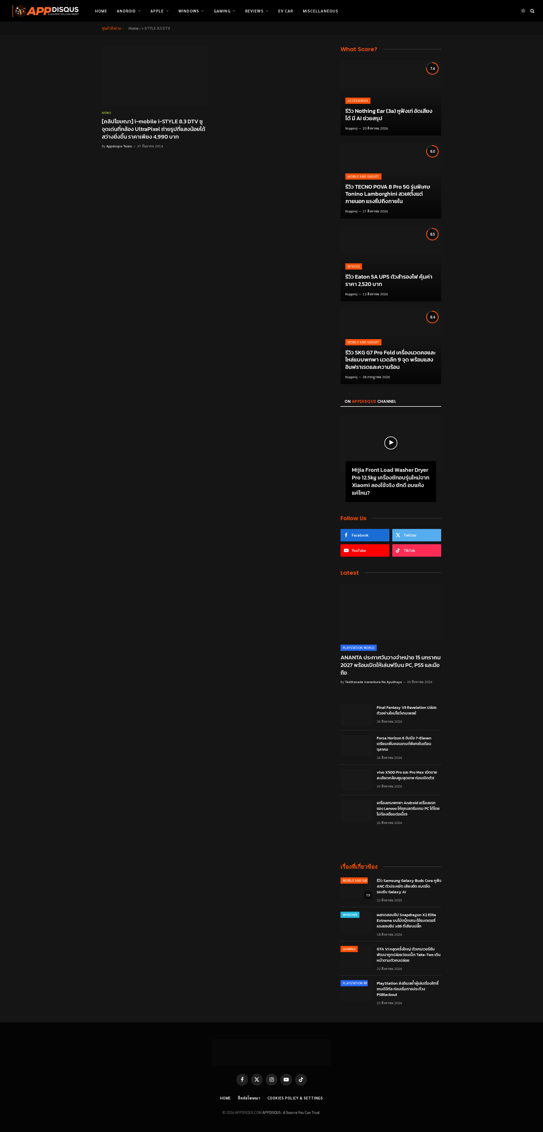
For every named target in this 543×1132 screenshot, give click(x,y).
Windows (188, 10)
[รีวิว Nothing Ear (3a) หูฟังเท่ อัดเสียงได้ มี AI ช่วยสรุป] (391, 97)
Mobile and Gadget (363, 176)
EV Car (285, 10)
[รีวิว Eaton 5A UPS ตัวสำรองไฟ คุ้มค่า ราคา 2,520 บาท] (391, 263)
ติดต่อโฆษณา (249, 1098)
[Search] (532, 11)
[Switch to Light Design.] (523, 10)
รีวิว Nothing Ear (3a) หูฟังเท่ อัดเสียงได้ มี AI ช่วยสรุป (388, 114)
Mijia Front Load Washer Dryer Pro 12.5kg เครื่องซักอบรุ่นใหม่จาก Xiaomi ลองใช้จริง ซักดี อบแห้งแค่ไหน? (390, 481)
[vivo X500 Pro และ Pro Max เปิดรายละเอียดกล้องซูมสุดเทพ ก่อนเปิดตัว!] (356, 780)
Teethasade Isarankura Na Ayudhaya (373, 681)
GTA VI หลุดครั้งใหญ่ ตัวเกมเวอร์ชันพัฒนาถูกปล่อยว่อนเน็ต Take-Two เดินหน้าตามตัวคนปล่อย (409, 954)
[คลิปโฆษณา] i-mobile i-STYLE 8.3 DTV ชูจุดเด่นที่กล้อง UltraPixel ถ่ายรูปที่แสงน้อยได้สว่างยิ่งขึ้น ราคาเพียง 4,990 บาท (153, 129)
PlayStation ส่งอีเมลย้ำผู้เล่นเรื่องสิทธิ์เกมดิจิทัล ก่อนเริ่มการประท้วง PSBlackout (408, 989)
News (106, 112)
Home (101, 10)
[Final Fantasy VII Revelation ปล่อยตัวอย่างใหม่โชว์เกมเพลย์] (356, 715)
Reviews (254, 10)
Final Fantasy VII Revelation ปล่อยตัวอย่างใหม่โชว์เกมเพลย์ (407, 710)
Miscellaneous (321, 10)
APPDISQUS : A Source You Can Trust (291, 1112)
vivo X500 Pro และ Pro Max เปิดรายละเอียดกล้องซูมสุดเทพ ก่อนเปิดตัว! (407, 775)
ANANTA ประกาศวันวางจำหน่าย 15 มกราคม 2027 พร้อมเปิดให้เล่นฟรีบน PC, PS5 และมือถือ (391, 665)
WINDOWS (350, 915)
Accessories (358, 100)
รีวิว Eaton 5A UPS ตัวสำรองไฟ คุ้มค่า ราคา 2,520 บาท (388, 280)
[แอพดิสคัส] (44, 10)
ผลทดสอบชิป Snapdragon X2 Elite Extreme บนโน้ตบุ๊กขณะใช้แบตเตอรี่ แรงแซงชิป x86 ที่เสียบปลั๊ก (406, 920)
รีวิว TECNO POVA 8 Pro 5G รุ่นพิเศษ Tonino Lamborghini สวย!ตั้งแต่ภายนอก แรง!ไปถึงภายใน (387, 194)
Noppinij (351, 128)
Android (126, 10)
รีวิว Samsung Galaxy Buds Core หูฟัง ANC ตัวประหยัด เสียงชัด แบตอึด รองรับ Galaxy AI (409, 886)
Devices (354, 266)
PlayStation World (358, 647)
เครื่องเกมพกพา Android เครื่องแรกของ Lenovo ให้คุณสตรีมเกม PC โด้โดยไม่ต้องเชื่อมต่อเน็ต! (408, 808)
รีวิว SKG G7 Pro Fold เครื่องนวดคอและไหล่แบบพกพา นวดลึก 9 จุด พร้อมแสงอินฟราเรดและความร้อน (390, 360)
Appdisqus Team (119, 146)
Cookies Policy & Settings (295, 1098)
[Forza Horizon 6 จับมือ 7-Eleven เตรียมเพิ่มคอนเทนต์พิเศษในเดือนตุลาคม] (356, 745)
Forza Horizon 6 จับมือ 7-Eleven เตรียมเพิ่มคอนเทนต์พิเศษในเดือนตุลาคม (404, 743)
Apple (157, 10)
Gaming (222, 10)
